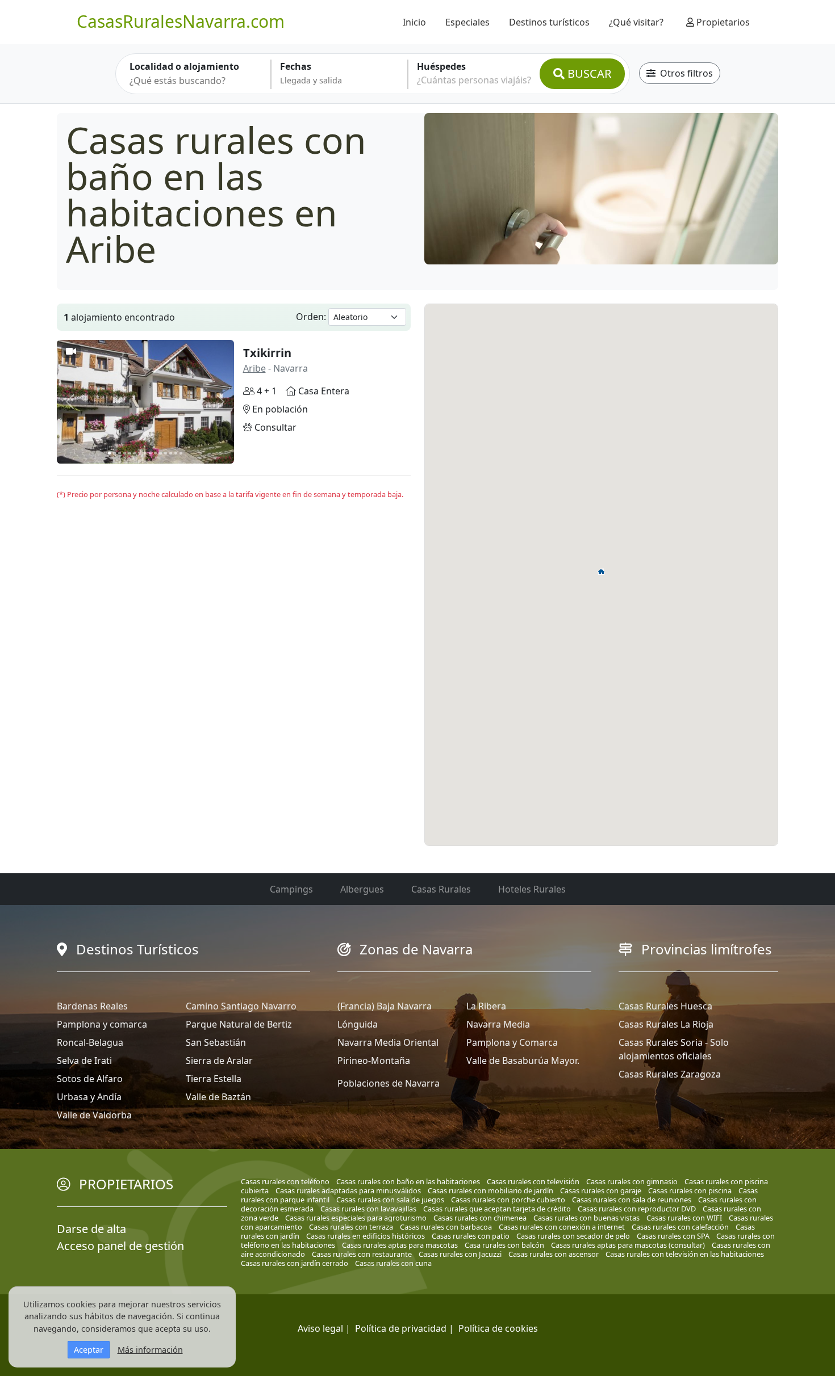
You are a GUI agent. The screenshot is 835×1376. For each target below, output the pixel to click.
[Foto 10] (155, 453)
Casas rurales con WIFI (684, 1218)
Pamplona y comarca (102, 1024)
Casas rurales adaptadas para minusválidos (348, 1190)
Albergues (362, 889)
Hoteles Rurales (532, 889)
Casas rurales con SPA (673, 1236)
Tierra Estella (213, 1078)
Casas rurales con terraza (351, 1227)
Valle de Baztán (218, 1097)
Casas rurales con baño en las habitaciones (408, 1181)
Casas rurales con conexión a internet (562, 1227)
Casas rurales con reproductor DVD (637, 1209)
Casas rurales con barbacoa (446, 1227)
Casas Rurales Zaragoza (670, 1074)
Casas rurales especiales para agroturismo (356, 1218)
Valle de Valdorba (94, 1115)
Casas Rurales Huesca (665, 1006)
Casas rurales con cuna (393, 1263)
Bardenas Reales (92, 1006)
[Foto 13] (170, 453)
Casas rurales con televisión (533, 1181)
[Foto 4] (124, 453)
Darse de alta (91, 1228)
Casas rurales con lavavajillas (368, 1209)
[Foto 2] (114, 453)
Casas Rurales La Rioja (666, 1024)
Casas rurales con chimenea (480, 1218)
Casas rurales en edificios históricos (365, 1236)
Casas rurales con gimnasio (632, 1181)
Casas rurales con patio (471, 1236)
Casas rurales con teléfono (285, 1181)
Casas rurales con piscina (690, 1190)
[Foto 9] (150, 453)
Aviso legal (320, 1328)
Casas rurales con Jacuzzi (460, 1254)
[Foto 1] (109, 453)
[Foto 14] (175, 453)
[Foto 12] (165, 453)
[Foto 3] (119, 453)
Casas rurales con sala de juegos (390, 1199)
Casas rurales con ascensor (553, 1254)
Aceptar (88, 1349)
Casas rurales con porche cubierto (508, 1199)
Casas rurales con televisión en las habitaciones (685, 1254)
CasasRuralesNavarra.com (181, 21)
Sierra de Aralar (219, 1060)
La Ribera (486, 1006)
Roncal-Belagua (90, 1042)
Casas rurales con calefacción (680, 1227)
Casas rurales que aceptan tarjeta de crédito (497, 1209)
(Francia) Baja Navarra (384, 1006)
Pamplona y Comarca (512, 1042)
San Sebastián (216, 1042)
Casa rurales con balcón (504, 1245)
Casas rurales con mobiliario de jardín (490, 1190)
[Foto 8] (145, 453)
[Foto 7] (140, 453)
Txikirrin (267, 352)
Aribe (254, 368)
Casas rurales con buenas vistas (586, 1218)
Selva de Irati (84, 1060)
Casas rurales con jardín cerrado (294, 1263)
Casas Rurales (441, 889)
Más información (150, 1349)
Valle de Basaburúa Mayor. (522, 1060)
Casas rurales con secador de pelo (573, 1236)
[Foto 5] (129, 453)
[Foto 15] (180, 453)
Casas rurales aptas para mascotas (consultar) (628, 1245)
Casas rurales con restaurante (362, 1254)
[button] (602, 571)
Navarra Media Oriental (388, 1042)
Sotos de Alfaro (90, 1078)
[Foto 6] (134, 453)
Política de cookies (498, 1328)
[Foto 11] (160, 453)
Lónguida (357, 1024)
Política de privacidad (400, 1328)
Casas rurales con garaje (600, 1190)
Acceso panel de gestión (120, 1245)
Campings (291, 889)
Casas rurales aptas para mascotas (400, 1245)
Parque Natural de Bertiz (239, 1024)
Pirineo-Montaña (373, 1060)
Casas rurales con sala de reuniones (631, 1199)
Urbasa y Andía (89, 1097)
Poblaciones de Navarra (388, 1083)
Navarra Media (498, 1024)
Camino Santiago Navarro (241, 1006)
